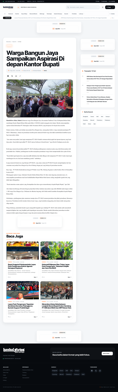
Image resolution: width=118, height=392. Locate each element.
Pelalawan (107, 120)
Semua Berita (6, 370)
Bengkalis (85, 116)
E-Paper (112, 1)
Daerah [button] (66, 13)
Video (4, 375)
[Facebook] (8, 76)
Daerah (14, 41)
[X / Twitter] (96, 370)
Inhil (97, 116)
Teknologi (49, 13)
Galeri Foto (5, 372)
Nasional (10, 13)
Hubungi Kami (25, 377)
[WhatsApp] (16, 76)
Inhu (102, 116)
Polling (4, 380)
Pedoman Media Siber (27, 370)
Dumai (92, 116)
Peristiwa (74, 13)
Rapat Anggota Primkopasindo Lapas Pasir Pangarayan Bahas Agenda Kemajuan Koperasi (22, 266)
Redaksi (24, 375)
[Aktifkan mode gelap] (103, 7)
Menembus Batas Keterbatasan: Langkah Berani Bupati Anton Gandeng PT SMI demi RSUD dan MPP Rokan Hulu (56, 306)
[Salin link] (20, 76)
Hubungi (104, 1)
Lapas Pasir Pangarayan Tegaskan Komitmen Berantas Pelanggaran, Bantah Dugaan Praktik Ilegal (21, 306)
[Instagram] (100, 370)
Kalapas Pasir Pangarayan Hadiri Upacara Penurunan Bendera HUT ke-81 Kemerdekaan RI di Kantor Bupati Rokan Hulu (99, 88)
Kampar (108, 116)
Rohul (45, 70)
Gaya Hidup (24, 13)
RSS (98, 1)
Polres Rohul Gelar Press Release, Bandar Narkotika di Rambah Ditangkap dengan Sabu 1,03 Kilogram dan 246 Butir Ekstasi (99, 99)
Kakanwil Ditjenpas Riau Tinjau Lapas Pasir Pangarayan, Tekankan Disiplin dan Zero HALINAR (56, 266)
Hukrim (17, 13)
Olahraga (42, 13)
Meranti (92, 120)
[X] (12, 76)
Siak (95, 124)
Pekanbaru (99, 120)
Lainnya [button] (81, 13)
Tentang (24, 372)
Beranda (8, 41)
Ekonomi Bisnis (33, 13)
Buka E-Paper (106, 353)
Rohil (84, 124)
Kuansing (85, 120)
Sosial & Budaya (58, 13)
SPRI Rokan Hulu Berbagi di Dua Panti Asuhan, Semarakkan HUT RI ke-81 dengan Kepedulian (68, 17)
